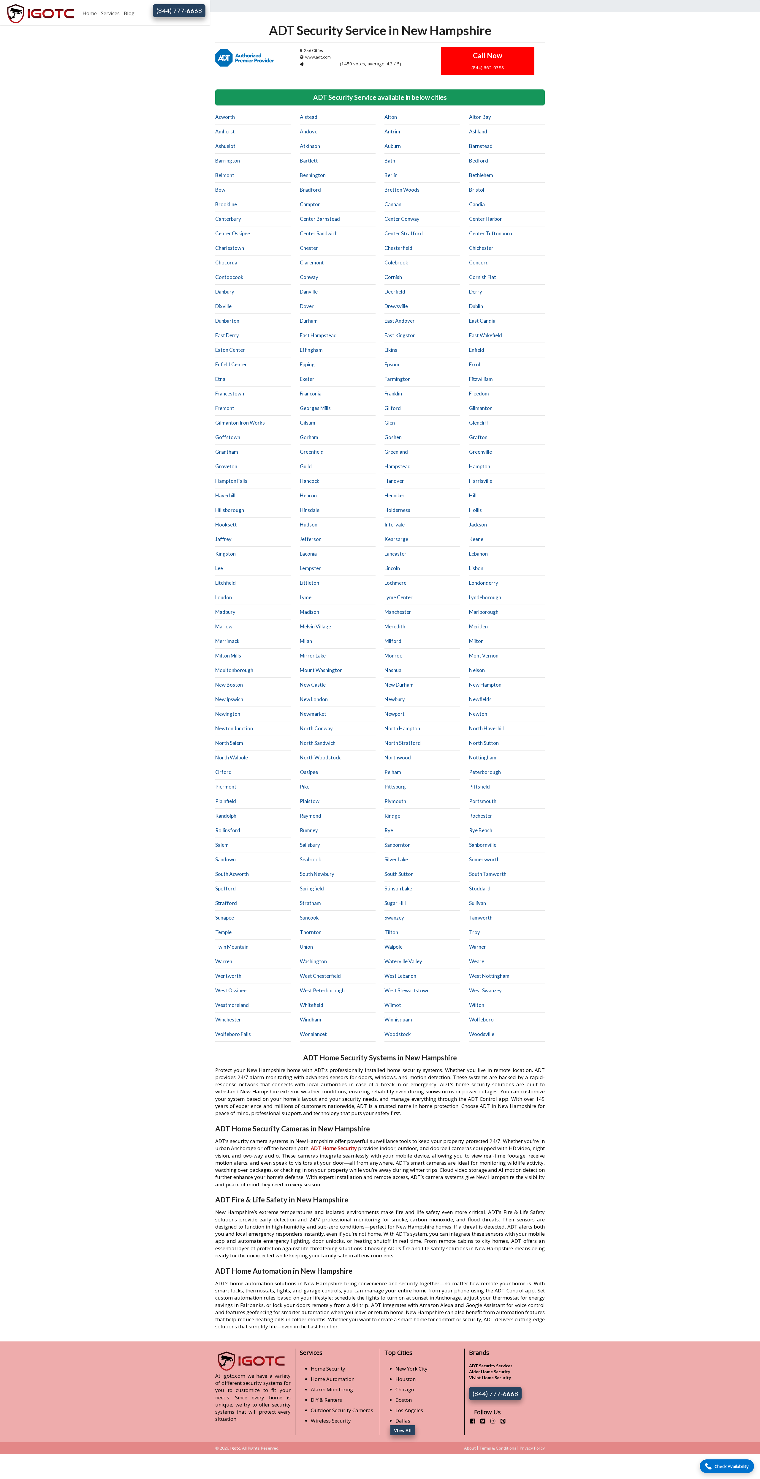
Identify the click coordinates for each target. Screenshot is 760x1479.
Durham (309, 321)
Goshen (393, 437)
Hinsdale (309, 510)
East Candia (482, 321)
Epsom (391, 364)
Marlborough (483, 612)
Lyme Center (398, 597)
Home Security (328, 1368)
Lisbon (476, 568)
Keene (476, 539)
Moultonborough (234, 670)
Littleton (309, 583)
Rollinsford (227, 830)
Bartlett (309, 160)
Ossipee (309, 772)
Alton (390, 117)
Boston (403, 1399)
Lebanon (478, 554)
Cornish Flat (482, 277)
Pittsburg (395, 786)
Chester (309, 248)
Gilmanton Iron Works (240, 423)
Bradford (310, 190)
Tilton (391, 932)
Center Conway (401, 219)
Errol (474, 364)
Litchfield (225, 583)
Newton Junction (234, 728)
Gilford (392, 408)
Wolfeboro (481, 1019)
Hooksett (226, 524)
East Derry (227, 335)
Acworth (225, 117)
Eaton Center (230, 350)
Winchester (228, 1019)
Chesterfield (398, 248)
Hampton (479, 466)
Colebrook (396, 262)
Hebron (308, 495)
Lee (219, 568)
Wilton (476, 1005)
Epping (307, 364)
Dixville (223, 306)
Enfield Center (231, 364)
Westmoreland (232, 1005)
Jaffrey (223, 539)
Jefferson (311, 539)
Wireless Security (331, 1420)
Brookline (226, 204)
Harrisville (480, 481)
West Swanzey (485, 990)
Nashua (392, 670)
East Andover (399, 321)
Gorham (309, 437)
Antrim (392, 131)
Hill (472, 495)
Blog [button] (129, 13)
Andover (309, 131)
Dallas (402, 1420)
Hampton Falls (231, 481)
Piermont (225, 786)
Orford (223, 772)
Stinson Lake (398, 888)
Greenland (396, 452)
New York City (411, 1368)
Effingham (311, 350)
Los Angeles (409, 1410)
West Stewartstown (407, 990)
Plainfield (225, 801)
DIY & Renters (326, 1399)
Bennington (313, 175)
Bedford (478, 160)
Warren (223, 961)
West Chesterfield (320, 976)
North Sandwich (317, 743)
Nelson (477, 670)
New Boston (229, 685)
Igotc (235, 1447)
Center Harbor (485, 219)
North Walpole (231, 757)
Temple (223, 932)
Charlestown (229, 248)
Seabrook (310, 859)
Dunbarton (227, 321)
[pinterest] (500, 1420)
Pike (304, 786)
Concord (479, 262)
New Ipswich (229, 699)
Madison (309, 612)
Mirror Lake (313, 655)
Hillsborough (229, 510)
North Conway (316, 728)
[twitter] (480, 1420)
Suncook (309, 917)
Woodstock (397, 1034)
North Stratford (402, 743)
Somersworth (484, 859)
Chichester (481, 248)
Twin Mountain (231, 947)
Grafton (478, 437)
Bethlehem (481, 175)
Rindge (392, 816)
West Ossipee (230, 990)
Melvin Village (315, 626)
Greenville (480, 452)
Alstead (308, 117)
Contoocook (229, 277)
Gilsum (307, 423)
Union (306, 947)
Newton (478, 714)
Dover (307, 306)
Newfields (480, 699)
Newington (227, 714)
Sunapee (224, 917)
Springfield (312, 888)
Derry (475, 291)
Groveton (226, 466)
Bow (220, 190)
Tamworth (481, 917)
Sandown (225, 859)
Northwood (397, 757)
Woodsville (481, 1034)
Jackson (478, 524)
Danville (309, 291)
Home (90, 13)
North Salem (229, 743)
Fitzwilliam (481, 379)
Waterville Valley (403, 961)
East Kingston (400, 335)
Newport (394, 714)
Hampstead (397, 466)
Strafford (226, 903)
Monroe (393, 655)
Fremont (224, 408)
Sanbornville (482, 845)
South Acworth (232, 874)
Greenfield (312, 452)
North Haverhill (486, 728)
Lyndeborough (485, 597)
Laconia (308, 554)
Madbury (225, 612)
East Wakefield (485, 335)
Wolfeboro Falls (233, 1034)
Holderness (397, 510)
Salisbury (310, 845)
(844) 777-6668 (179, 10)
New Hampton (485, 685)
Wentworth (228, 976)
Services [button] (110, 13)
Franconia (311, 393)
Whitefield (311, 1005)
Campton (310, 204)
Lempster (310, 568)
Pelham (392, 772)
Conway (309, 277)
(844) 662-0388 (487, 67)
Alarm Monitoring (332, 1389)
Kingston (225, 554)
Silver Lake (396, 859)
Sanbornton (397, 845)
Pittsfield (479, 786)
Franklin (393, 393)
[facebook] (470, 1420)
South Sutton (399, 874)
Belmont (224, 175)
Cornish (393, 277)
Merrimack (227, 641)
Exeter (307, 379)
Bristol (476, 190)
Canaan (392, 204)
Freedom (479, 393)
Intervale (394, 524)
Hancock (309, 481)
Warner (477, 947)
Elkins (390, 350)
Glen (389, 423)
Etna (220, 379)
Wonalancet (313, 1034)
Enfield (476, 350)
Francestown (229, 393)
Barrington (227, 160)
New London (314, 699)
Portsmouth (482, 801)
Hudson (308, 524)
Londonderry (483, 583)
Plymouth (395, 801)
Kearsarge (396, 539)
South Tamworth (487, 874)
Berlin (391, 175)
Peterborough (485, 772)
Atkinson (310, 146)
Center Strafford (403, 233)
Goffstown (227, 437)
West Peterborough (322, 990)
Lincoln (392, 568)
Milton (476, 641)
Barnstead (481, 146)
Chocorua (226, 262)
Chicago (404, 1389)
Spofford (225, 888)
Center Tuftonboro (490, 233)
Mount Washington (321, 670)
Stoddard (479, 888)
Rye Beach (480, 830)
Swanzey (394, 917)
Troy (474, 932)
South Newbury (317, 874)
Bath (389, 160)
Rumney (309, 830)
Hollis (475, 510)
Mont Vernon (483, 655)
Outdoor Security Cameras (342, 1410)
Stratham (310, 903)
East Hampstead (318, 335)
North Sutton (484, 743)
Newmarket (313, 714)
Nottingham (482, 757)
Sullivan (477, 903)
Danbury (224, 291)
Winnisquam (398, 1019)
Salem (222, 845)
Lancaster (395, 554)
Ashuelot (225, 146)
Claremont (312, 262)
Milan (306, 641)
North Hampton (402, 728)
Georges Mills (315, 408)
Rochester (480, 816)
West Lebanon (400, 976)
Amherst (225, 131)
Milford (392, 641)
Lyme (305, 597)
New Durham (399, 685)
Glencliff (478, 423)
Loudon (223, 597)
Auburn (392, 146)
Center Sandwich (319, 233)
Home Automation (332, 1379)
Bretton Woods (401, 190)
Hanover (394, 481)
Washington (313, 961)
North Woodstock (320, 757)
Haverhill (225, 495)
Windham (310, 1019)
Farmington (397, 379)
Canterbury (228, 219)
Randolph (225, 816)
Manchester (397, 612)
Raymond (310, 816)
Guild (306, 466)
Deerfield (394, 291)
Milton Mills (228, 655)
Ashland (478, 131)
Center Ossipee (232, 233)
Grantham (226, 452)
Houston (405, 1379)
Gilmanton (481, 408)
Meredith (394, 626)
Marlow (223, 626)
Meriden (478, 626)
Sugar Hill (395, 903)
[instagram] (490, 1420)
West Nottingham (489, 976)
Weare (476, 961)
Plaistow (309, 801)
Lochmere (395, 583)
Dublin (476, 306)
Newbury (394, 699)
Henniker (394, 495)
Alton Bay (480, 117)
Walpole (393, 947)
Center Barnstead (320, 219)
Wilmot (392, 1005)
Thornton (311, 932)
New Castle (313, 685)
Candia (477, 204)
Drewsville (396, 306)
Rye (388, 830)
